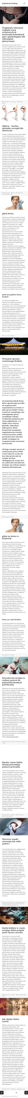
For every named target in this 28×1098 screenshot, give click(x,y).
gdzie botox (8, 213)
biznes (13, 814)
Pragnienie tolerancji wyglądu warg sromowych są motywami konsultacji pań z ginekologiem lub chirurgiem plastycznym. (13, 34)
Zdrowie (14, 101)
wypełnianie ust (15, 905)
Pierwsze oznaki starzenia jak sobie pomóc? (11, 841)
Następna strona (26, 1092)
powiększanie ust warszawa (13, 903)
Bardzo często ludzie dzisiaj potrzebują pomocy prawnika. (12, 764)
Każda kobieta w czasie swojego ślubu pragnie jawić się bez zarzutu (13, 930)
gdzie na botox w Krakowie (10, 537)
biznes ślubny (20, 994)
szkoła (23, 1089)
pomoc (19, 741)
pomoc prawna (20, 814)
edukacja (14, 1089)
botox (21, 902)
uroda (13, 192)
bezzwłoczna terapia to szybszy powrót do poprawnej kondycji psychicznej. (13, 681)
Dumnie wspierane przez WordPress (10, 1096)
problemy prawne (9, 816)
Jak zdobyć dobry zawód (10, 1020)
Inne (13, 517)
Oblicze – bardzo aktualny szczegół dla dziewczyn (12, 128)
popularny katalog (9, 3)
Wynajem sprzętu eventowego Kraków (12, 359)
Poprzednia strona (2, 1092)
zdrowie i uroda (9, 194)
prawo (3, 816)
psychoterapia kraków (13, 737)
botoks (18, 902)
